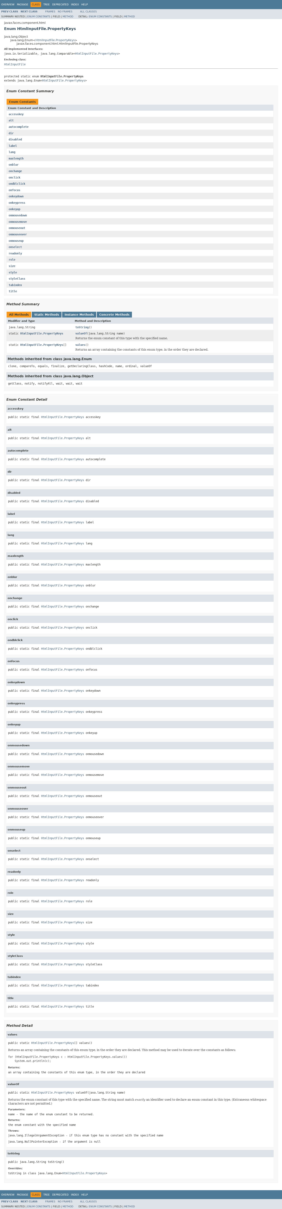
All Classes (88, 11)
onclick (14, 177)
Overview (7, 4)
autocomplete (18, 126)
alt (11, 120)
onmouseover (18, 234)
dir (11, 133)
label (13, 145)
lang (12, 152)
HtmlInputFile (15, 64)
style (13, 272)
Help (84, 4)
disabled (15, 139)
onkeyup (14, 209)
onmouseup (16, 240)
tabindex (15, 285)
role (12, 259)
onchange (15, 171)
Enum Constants (38, 16)
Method (68, 16)
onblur (14, 164)
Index (75, 4)
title (13, 291)
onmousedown (18, 215)
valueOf (81, 333)
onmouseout (17, 228)
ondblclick (17, 183)
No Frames (65, 11)
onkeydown (16, 196)
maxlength (16, 158)
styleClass (17, 278)
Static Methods (46, 314)
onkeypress (17, 202)
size (12, 266)
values (80, 344)
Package (22, 4)
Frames (50, 11)
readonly (15, 253)
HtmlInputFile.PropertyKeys (55, 40)
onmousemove (18, 221)
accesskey (16, 114)
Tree (46, 4)
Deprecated (60, 4)
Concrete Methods (114, 314)
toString (82, 327)
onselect (15, 247)
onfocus (14, 190)
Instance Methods (79, 314)
